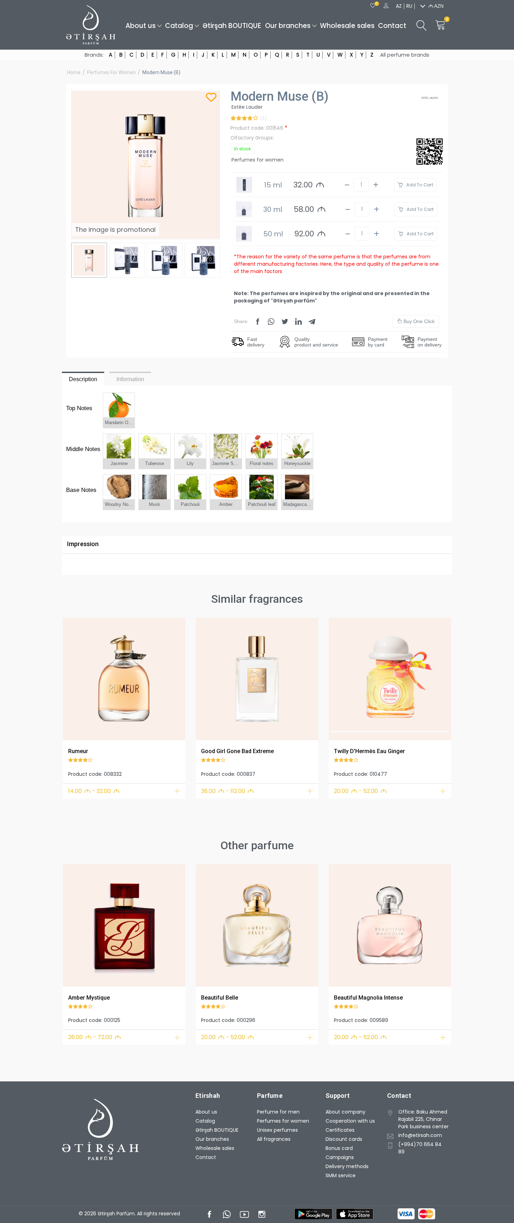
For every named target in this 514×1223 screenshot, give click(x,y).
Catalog (179, 25)
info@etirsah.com (420, 1135)
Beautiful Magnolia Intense (368, 997)
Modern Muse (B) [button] (161, 72)
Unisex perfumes (277, 1130)
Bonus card (339, 1148)
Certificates (340, 1130)
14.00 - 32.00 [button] (94, 791)
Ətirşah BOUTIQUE (231, 25)
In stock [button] (242, 149)
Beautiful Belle (219, 997)
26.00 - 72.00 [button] (94, 1037)
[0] (372, 5)
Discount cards (344, 1139)
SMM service (341, 1175)
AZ (399, 5)
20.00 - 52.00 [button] (360, 791)
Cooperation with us (350, 1120)
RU (409, 5)
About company (345, 1111)
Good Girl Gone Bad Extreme (237, 751)
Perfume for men (278, 1111)
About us (141, 25)
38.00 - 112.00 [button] (227, 791)
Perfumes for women (111, 72)
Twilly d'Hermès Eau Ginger (369, 751)
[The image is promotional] (124, 679)
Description (83, 379)
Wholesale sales (347, 25)
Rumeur (78, 751)
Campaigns (340, 1157)
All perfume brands (404, 54)
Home (73, 72)
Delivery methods (347, 1166)
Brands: (94, 54)
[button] (72, 678)
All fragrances (274, 1139)
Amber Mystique (89, 997)
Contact (392, 25)
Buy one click (418, 321)
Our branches (287, 25)
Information (130, 379)
